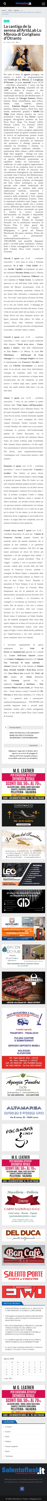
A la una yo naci (11, 220)
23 (18, 1372)
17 (23, 1369)
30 (18, 1374)
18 (29, 1369)
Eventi (6, 21)
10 (23, 1367)
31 (23, 1374)
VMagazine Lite (35, 1499)
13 (40, 1367)
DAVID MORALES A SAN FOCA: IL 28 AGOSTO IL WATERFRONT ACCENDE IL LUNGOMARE (24, 1309)
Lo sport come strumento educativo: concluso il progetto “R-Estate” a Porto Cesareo (23, 1348)
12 (35, 1367)
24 (23, 1372)
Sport (7, 1451)
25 (29, 1372)
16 (18, 1369)
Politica (8, 1441)
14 (6, 1369)
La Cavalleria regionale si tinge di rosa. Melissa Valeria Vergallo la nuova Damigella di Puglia (23, 1340)
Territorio (9, 1456)
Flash (7, 1436)
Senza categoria (11, 1446)
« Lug (6, 1378)
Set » (11, 1378)
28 (6, 1374)
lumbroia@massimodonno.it (17, 238)
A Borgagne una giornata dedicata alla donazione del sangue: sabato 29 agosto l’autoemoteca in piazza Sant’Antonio (24, 1318)
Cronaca (8, 1427)
